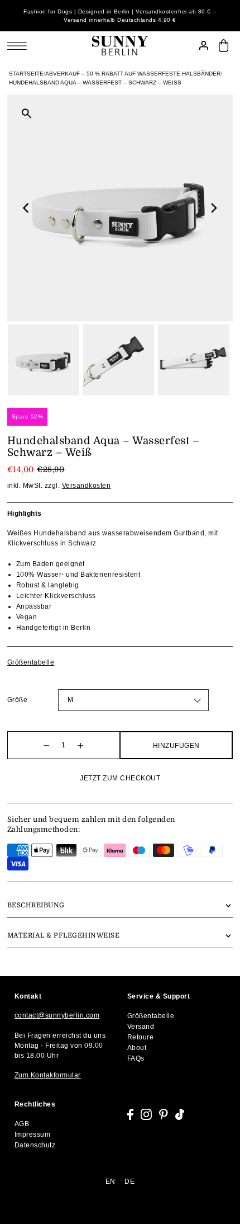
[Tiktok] (179, 1114)
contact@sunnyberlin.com (57, 1015)
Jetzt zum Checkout (120, 778)
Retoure (140, 1037)
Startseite (26, 73)
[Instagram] (146, 1114)
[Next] (213, 208)
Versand (141, 1026)
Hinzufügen (176, 746)
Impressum (33, 1134)
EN (110, 1181)
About (137, 1048)
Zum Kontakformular (48, 1075)
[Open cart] (223, 45)
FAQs (136, 1058)
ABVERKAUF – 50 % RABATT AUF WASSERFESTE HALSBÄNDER (132, 73)
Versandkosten (86, 485)
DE (129, 1181)
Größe (17, 700)
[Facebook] (130, 1114)
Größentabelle (31, 662)
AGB (22, 1124)
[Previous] (27, 208)
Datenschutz (35, 1145)
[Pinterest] (163, 1114)
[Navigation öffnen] (19, 45)
